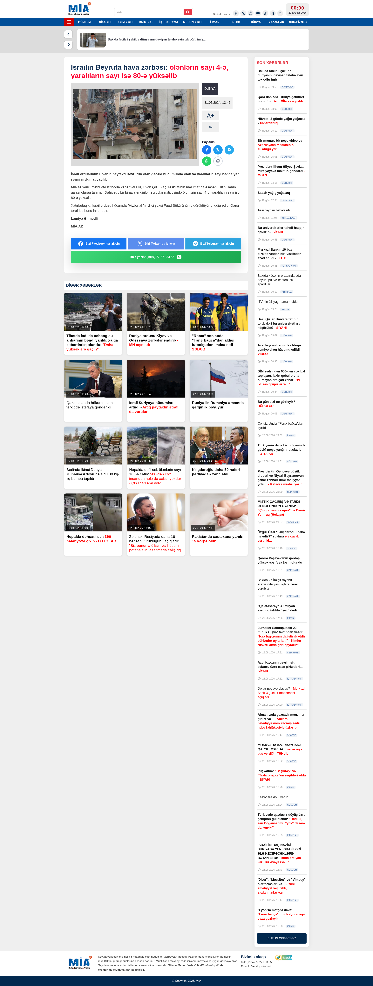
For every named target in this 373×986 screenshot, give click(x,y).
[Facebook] (236, 13)
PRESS (235, 22)
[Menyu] (69, 22)
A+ (210, 115)
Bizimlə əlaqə (221, 14)
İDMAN (214, 22)
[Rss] (280, 13)
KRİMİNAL (146, 22)
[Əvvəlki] (68, 34)
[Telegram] (273, 13)
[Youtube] (258, 13)
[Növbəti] (68, 45)
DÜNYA (256, 22)
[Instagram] (251, 13)
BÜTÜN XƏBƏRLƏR (282, 938)
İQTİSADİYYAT (169, 22)
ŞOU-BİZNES (298, 22)
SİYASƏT (105, 22)
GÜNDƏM (84, 22)
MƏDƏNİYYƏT (192, 22)
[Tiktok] (265, 13)
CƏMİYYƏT (125, 22)
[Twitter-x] (243, 13)
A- (211, 127)
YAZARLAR (276, 22)
